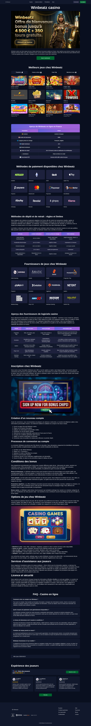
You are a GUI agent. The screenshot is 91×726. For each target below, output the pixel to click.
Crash (53, 72)
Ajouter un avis (72, 672)
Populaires (18, 72)
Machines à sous (71, 72)
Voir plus (46, 694)
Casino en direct (36, 72)
